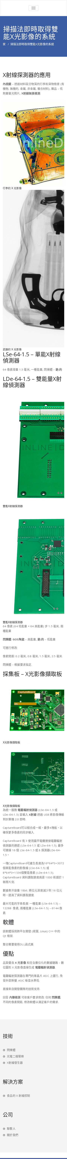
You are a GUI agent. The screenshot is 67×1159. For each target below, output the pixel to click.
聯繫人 (11, 1128)
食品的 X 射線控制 (18, 1095)
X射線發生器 (15, 1062)
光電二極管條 (15, 1056)
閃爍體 (11, 1050)
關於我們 (12, 1135)
